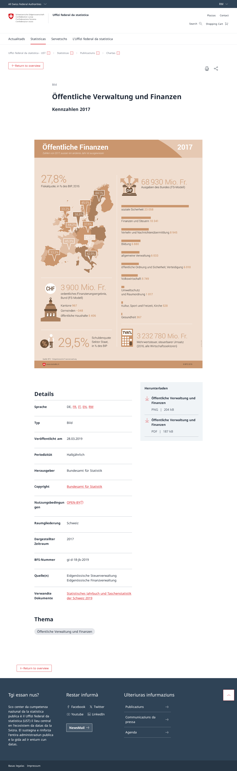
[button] (17, 38)
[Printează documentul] (206, 68)
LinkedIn (98, 714)
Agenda (131, 732)
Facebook (78, 707)
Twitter (99, 707)
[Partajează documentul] (215, 68)
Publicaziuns (134, 707)
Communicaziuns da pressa (140, 719)
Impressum (33, 765)
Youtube (77, 714)
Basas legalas (16, 765)
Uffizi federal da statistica (71, 15)
